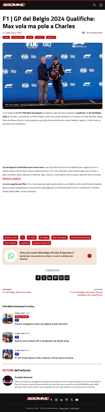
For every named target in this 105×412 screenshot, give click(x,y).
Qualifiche (51, 37)
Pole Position (10, 242)
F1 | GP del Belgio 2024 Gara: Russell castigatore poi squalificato (85, 293)
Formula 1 (39, 37)
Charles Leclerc (18, 37)
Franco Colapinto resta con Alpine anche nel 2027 (41, 324)
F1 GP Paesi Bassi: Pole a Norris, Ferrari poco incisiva (44, 358)
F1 (22, 237)
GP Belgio (44, 237)
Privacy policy (64, 408)
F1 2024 (31, 237)
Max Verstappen (59, 237)
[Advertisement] (52, 145)
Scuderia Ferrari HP (41, 242)
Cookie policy (74, 408)
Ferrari (30, 37)
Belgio (6, 37)
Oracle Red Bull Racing (80, 237)
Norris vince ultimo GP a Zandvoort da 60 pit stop (42, 341)
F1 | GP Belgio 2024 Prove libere (17, 292)
